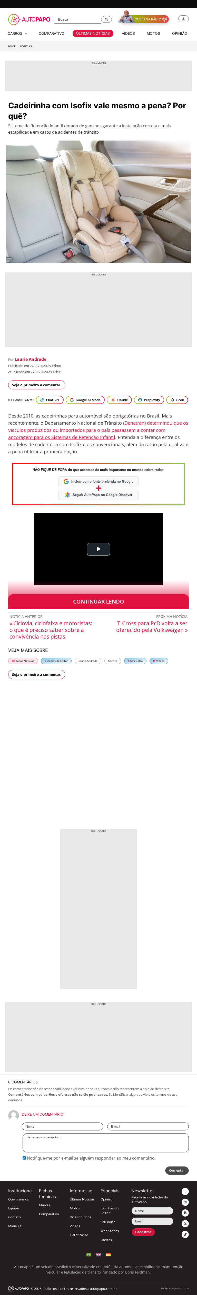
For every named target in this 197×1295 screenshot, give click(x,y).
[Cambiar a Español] (108, 1254)
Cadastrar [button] (143, 1232)
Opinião (107, 1199)
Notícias (26, 46)
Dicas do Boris (80, 1217)
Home (12, 46)
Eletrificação (79, 1235)
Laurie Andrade (30, 359)
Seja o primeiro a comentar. (36, 385)
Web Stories (110, 1231)
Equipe (13, 1208)
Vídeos (159, 661)
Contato (14, 1217)
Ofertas (106, 1240)
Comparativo (49, 1214)
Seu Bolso (136, 661)
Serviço (112, 661)
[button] (106, 19)
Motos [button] (153, 33)
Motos (75, 1208)
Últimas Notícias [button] (93, 33)
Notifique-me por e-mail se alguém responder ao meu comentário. (91, 1158)
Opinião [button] (179, 33)
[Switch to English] (98, 1254)
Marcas (44, 1205)
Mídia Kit (15, 1226)
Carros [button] (15, 33)
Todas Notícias (24, 661)
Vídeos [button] (128, 33)
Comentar (177, 1170)
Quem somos (18, 1199)
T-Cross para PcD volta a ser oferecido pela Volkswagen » (152, 626)
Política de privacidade (175, 1288)
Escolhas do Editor (56, 661)
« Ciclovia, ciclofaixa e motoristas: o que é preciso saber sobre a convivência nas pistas (50, 630)
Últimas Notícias (82, 1199)
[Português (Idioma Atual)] (89, 1254)
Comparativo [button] (51, 33)
